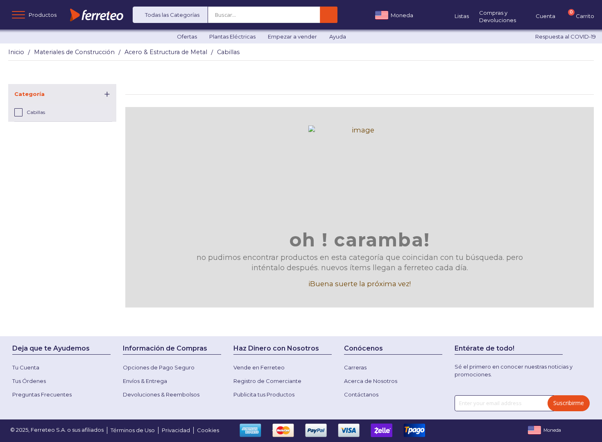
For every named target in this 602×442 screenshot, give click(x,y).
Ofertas (187, 36)
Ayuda (337, 36)
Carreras (355, 367)
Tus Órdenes (29, 381)
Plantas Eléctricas (232, 36)
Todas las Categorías (172, 14)
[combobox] (235, 15)
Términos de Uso (133, 430)
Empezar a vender (292, 36)
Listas (462, 16)
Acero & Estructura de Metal (165, 52)
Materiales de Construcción (74, 52)
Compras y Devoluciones (497, 16)
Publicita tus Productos (263, 394)
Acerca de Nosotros (370, 381)
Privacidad (176, 430)
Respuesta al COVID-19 (565, 36)
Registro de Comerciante (267, 381)
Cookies (208, 430)
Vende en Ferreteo (259, 367)
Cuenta (545, 16)
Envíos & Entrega (145, 381)
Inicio (16, 52)
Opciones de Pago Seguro (159, 367)
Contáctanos (361, 394)
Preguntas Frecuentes (42, 394)
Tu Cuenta (25, 367)
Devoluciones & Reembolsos (161, 394)
